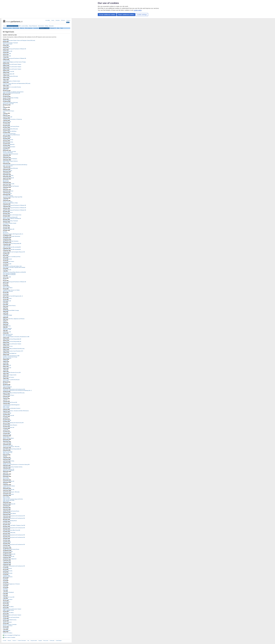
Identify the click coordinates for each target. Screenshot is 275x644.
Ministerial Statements (7, 170)
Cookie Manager (59, 640)
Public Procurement (7, 84)
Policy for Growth (6, 497)
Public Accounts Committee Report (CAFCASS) (13, 499)
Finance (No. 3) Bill (7, 276)
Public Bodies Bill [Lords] (8, 175)
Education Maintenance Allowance (10, 425)
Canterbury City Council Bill (8, 597)
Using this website (34, 640)
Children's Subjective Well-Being (9, 131)
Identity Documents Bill (8, 445)
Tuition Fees (5, 472)
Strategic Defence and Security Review (11, 126)
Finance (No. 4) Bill (7, 53)
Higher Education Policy (8, 334)
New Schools (5, 232)
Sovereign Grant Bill (7, 263)
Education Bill (6, 323)
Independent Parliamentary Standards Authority (12, 466)
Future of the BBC (6, 245)
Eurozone (5, 231)
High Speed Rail (6, 440)
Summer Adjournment (7, 259)
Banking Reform (6, 475)
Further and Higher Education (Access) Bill (12, 372)
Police (4, 112)
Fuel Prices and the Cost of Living (10, 357)
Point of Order (6, 380)
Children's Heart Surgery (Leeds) (9, 374)
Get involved (41, 25)
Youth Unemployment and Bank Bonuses (11, 134)
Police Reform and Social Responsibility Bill (12, 243)
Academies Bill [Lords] (7, 570)
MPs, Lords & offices (23, 25)
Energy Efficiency (6, 601)
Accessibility (47, 20)
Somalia (4, 108)
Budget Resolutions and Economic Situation (12, 64)
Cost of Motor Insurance (8, 195)
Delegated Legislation (7, 328)
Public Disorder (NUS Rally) (8, 500)
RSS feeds (63, 20)
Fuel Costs (5, 400)
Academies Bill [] (6, 575)
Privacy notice (45, 640)
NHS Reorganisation (7, 358)
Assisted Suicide (6, 60)
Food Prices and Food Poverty (9, 133)
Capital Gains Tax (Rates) (8, 606)
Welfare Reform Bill (7, 121)
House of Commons (7, 28)
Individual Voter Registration (8, 144)
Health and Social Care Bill (8, 71)
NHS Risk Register (7, 100)
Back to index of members (9, 637)
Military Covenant (6, 385)
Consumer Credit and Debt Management (11, 404)
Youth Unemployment (7, 193)
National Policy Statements (8, 470)
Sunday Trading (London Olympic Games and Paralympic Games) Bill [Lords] (19, 40)
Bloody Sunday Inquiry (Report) (9, 513)
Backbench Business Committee (9, 624)
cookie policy (138, 10)
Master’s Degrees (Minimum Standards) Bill (12, 218)
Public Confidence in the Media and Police (11, 256)
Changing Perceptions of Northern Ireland (11, 81)
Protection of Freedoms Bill (8, 73)
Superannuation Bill (7, 542)
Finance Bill (5, 284)
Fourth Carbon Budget (7, 315)
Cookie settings (142, 14)
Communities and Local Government (10, 153)
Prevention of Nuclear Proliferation (10, 158)
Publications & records (44, 28)
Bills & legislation (28, 28)
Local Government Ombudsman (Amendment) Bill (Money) (15, 164)
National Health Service (8, 212)
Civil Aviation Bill (6, 46)
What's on (22, 28)
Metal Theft (5, 114)
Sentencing (5, 308)
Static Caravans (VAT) (7, 44)
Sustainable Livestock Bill (8, 494)
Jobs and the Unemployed (8, 592)
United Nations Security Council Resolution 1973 (13, 351)
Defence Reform (6, 286)
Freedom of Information (22, 640)
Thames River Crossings (8, 139)
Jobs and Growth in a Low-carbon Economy (12, 87)
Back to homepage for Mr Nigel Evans (12, 635)
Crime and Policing (7, 561)
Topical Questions (6, 630)
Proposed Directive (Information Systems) (11, 408)
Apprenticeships (6, 156)
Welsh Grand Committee (8, 142)
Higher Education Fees (7, 452)
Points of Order (6, 162)
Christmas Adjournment (8, 152)
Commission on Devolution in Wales (10, 202)
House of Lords (16, 28)
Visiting (46, 25)
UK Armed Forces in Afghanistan (9, 558)
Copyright (40, 640)
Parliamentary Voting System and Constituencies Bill (14, 389)
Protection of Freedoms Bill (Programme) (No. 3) (13, 234)
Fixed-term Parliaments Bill (8, 427)
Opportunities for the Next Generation (10, 241)
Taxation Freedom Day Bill (8, 177)
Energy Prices (6, 149)
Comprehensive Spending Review (10, 520)
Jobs (28, 640)
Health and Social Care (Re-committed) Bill (12, 247)
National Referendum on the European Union (12, 214)
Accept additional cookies (107, 14)
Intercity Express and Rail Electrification (11, 379)
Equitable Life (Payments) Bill (9, 503)
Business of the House (7, 201)
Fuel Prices (5, 188)
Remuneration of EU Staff (8, 103)
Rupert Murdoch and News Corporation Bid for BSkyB (14, 267)
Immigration (5, 483)
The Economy (6, 293)
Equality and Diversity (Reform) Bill (10, 217)
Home (4, 25)
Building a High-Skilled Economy (9, 619)
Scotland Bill (5, 360)
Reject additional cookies (126, 14)
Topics (61, 28)
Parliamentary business (12, 25)
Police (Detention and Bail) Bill (9, 273)
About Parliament (33, 25)
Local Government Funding (8, 460)
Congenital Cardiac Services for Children (11, 290)
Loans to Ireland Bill (7, 443)
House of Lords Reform (7, 287)
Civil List (4, 279)
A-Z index (4, 640)
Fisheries (5, 321)
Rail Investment (6, 478)
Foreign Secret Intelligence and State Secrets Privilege (14, 62)
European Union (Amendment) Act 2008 (11, 355)
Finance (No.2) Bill (7, 508)
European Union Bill (7, 269)
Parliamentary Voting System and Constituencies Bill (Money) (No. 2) (17, 390)
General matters (6, 437)
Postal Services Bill (7, 432)
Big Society (5, 383)
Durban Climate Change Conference (10, 161)
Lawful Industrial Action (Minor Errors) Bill (11, 530)
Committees (35, 28)
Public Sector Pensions (8, 165)
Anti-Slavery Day (6, 539)
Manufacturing (6, 181)
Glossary (9, 640)
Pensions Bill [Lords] (7, 298)
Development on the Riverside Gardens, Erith (12, 266)
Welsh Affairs (5, 89)
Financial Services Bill (7, 51)
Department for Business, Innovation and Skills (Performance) (16, 410)
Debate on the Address (7, 632)
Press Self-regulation (7, 335)
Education (51, 25)
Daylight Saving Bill (7, 137)
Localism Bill (5, 199)
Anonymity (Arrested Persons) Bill (10, 402)
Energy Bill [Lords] (7, 238)
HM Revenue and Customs (8, 377)
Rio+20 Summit (6, 95)
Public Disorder (6, 254)
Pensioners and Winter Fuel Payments (11, 186)
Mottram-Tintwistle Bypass (8, 438)
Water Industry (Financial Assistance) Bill (11, 93)
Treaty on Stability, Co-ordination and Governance (13, 91)
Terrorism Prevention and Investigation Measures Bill (14, 251)
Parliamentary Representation (9, 146)
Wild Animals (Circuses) (8, 291)
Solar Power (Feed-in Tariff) (8, 183)
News (58, 28)
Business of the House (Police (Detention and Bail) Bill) (14, 272)
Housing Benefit (6, 506)
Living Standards (6, 173)
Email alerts (58, 20)
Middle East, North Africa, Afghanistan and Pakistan (13, 318)
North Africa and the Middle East (9, 353)
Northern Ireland (6, 487)
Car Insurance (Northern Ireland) (9, 223)
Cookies (52, 20)
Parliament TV (53, 28)
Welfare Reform (6, 501)
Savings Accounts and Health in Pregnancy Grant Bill (14, 525)
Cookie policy (52, 640)
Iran (3, 106)
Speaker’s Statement (7, 622)
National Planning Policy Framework (10, 42)
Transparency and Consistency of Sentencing (12, 119)
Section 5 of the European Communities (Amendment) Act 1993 (16, 336)
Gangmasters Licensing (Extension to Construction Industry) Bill (16, 464)
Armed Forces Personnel (8, 191)
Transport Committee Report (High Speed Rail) (12, 196)
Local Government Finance (8, 110)
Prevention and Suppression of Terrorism (11, 583)
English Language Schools (8, 610)
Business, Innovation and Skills (9, 151)
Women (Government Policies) (9, 305)
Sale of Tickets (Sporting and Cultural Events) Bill (13, 422)
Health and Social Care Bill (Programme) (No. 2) (13, 296)
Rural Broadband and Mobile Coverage (11, 310)
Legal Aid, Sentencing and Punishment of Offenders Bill (14, 48)
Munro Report (5, 303)
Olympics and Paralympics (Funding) (10, 97)
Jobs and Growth (6, 226)
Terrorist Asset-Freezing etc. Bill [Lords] (11, 446)
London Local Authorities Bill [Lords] (10, 76)
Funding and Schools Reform (9, 486)
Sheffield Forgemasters (8, 576)
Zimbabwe (5, 456)
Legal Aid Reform (6, 405)
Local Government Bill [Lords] (9, 532)
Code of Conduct (6, 78)
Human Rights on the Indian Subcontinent (11, 236)
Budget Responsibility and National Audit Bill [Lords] (13, 348)
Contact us (68, 20)
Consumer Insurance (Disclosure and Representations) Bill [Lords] (16, 83)
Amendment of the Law (7, 346)
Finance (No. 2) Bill (7, 546)
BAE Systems (6, 180)
